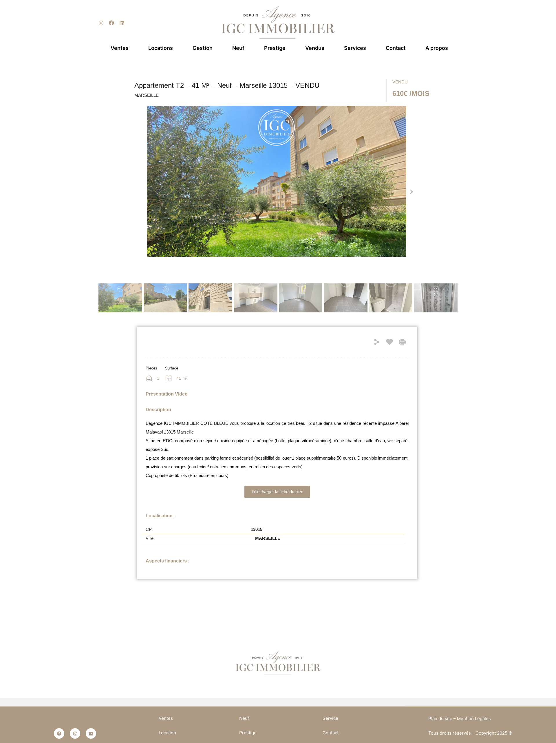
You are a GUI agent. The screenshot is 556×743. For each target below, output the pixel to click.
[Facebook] (111, 23)
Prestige (275, 48)
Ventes (120, 48)
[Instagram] (101, 23)
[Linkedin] (122, 23)
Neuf (238, 48)
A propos (436, 48)
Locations (160, 48)
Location (167, 732)
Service (330, 718)
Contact (396, 48)
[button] (277, 492)
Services (355, 48)
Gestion (203, 48)
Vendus (314, 48)
